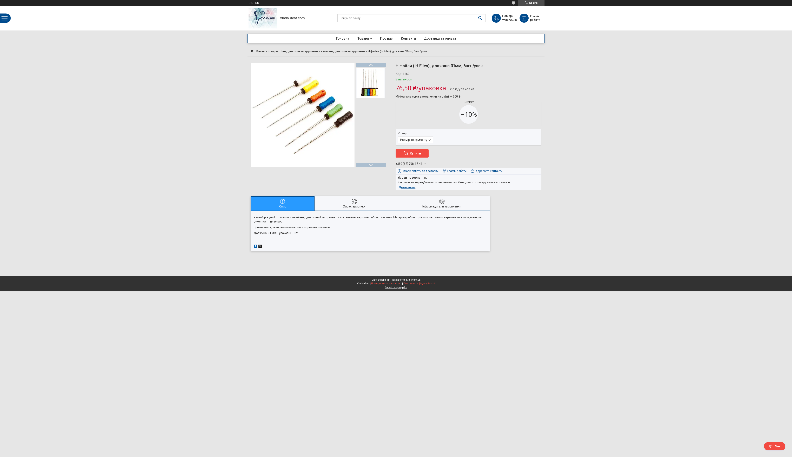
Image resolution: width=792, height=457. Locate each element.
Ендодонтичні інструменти (300, 51)
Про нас (386, 38)
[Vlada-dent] (263, 18)
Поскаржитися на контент (386, 283)
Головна (342, 38)
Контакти (408, 38)
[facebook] (255, 247)
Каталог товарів (267, 51)
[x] (260, 247)
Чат (777, 446)
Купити (415, 153)
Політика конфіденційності (419, 283)
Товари (363, 38)
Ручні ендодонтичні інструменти (343, 51)
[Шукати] (480, 18)
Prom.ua (416, 279)
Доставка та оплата (440, 38)
